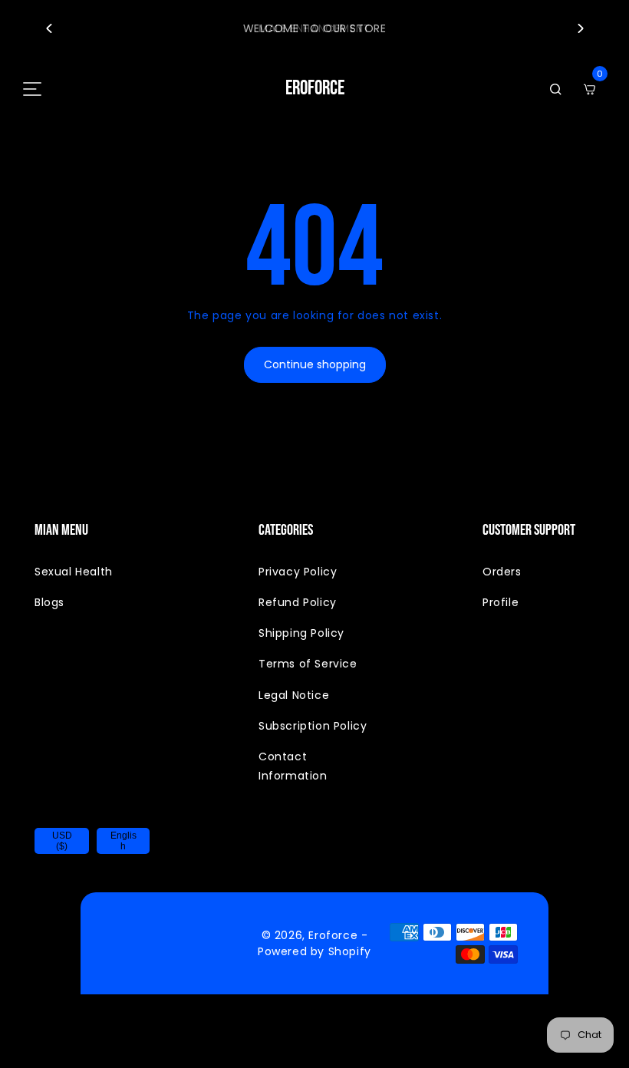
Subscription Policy (313, 725)
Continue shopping (315, 364)
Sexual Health (74, 571)
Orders (502, 571)
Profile (500, 602)
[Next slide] (580, 28)
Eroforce (332, 935)
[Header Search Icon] (555, 89)
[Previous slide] (48, 28)
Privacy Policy (298, 571)
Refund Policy (298, 602)
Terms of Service (308, 663)
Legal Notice (294, 695)
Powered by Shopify (314, 951)
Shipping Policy (301, 633)
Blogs (49, 602)
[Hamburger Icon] (32, 89)
